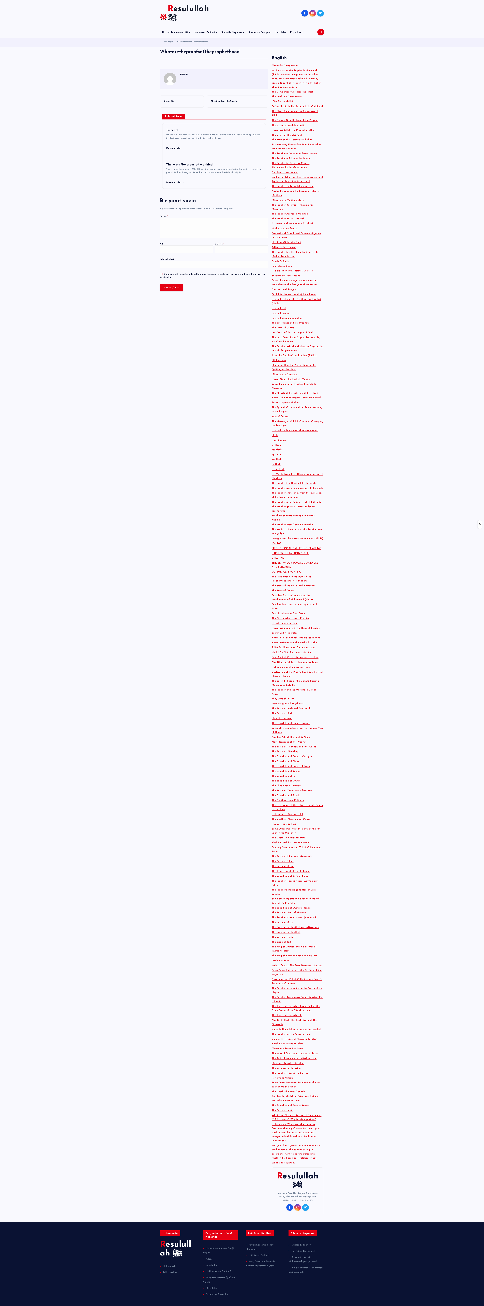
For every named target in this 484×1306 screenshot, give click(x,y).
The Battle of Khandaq (285, 751)
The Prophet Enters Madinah (288, 219)
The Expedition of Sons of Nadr (290, 876)
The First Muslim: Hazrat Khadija (290, 618)
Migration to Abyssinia (284, 374)
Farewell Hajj (279, 308)
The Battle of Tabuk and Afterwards (292, 791)
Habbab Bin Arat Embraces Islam (291, 667)
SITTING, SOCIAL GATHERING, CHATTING (296, 548)
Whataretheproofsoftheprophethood (192, 42)
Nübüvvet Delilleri (204, 32)
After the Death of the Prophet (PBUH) (294, 355)
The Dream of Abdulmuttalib (288, 125)
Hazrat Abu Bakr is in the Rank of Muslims (296, 628)
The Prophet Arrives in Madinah (290, 214)
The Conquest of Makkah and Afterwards (295, 927)
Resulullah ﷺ (297, 1180)
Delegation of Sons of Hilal (287, 814)
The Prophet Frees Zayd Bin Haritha (292, 525)
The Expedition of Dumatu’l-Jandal (291, 908)
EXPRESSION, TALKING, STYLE (290, 553)
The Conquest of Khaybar (286, 1068)
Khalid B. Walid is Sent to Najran (290, 843)
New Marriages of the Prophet (289, 742)
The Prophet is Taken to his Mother (291, 158)
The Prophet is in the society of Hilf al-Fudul (297, 502)
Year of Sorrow (280, 416)
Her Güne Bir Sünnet (303, 1251)
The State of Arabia (283, 591)
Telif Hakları (170, 1272)
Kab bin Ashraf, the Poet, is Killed (291, 737)
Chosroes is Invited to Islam (287, 1049)
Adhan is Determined (284, 247)
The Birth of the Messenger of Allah (292, 140)
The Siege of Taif (281, 942)
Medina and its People (284, 228)
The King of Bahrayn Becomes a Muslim (294, 956)
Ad (162, 244)
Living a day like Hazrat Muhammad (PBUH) (297, 538)
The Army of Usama (283, 328)
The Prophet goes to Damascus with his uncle (297, 488)
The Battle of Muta (282, 1110)
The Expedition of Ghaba (286, 771)
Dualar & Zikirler (301, 1245)
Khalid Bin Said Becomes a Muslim (291, 652)
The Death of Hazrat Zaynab (288, 1092)
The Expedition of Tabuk (286, 795)
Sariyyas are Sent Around (286, 276)
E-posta (219, 244)
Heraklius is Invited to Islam (287, 1044)
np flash (276, 455)
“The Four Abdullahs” (283, 101)
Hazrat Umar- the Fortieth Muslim (291, 379)
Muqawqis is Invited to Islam (288, 1063)
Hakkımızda (169, 1266)
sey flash (277, 450)
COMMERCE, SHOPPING (286, 572)
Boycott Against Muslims (286, 403)
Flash (275, 435)
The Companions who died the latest (292, 92)
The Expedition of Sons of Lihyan (291, 766)
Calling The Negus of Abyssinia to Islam (294, 1039)
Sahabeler (211, 1265)
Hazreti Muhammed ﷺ (175, 32)
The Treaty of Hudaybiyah (287, 1015)
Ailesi (209, 1259)
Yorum (164, 216)
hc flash (276, 464)
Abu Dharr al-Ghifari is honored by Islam (295, 662)
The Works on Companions (287, 97)
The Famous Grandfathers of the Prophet (295, 120)
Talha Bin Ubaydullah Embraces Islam (293, 647)
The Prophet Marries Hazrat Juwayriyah (294, 917)
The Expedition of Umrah (286, 781)
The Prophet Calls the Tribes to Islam (292, 186)
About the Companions (285, 66)
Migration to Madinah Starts (288, 200)
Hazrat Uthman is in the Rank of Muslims (295, 643)
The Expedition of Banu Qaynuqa (291, 723)
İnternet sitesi (167, 259)
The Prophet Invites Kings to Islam (291, 1034)
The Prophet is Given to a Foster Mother (294, 153)
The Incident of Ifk (282, 922)
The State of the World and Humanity (293, 586)
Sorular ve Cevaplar (259, 32)
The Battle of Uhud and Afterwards (292, 856)
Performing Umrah (282, 1078)
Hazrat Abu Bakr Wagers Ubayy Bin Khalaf (296, 398)
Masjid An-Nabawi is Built (286, 242)
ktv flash (277, 459)
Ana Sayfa (168, 42)
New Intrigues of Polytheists (288, 704)
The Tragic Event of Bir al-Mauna (291, 871)
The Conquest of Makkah (286, 932)
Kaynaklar (296, 32)
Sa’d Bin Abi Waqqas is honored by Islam (295, 657)
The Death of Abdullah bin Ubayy (291, 819)
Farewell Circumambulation (287, 318)
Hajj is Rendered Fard (284, 824)
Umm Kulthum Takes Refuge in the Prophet (296, 1029)
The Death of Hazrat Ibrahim (288, 838)
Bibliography (279, 360)
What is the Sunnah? (283, 1163)
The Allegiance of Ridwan (286, 786)
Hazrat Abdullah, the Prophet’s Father (293, 130)
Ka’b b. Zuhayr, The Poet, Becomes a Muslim (297, 965)
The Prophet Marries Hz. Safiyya (290, 1073)
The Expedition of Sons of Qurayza (292, 756)
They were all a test (283, 699)
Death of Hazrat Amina (285, 172)
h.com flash (278, 469)
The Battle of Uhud (282, 861)
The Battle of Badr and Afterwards (291, 709)
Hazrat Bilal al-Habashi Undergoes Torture (296, 638)
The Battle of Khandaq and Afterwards (294, 747)
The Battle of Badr (282, 713)
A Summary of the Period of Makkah (292, 224)
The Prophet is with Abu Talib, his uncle (294, 483)
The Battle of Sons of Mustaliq (289, 913)
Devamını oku (173, 148)
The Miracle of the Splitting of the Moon (295, 393)
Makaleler (280, 32)
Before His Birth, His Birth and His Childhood (297, 106)
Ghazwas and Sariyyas (284, 289)
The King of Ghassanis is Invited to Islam (295, 1053)
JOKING (276, 543)
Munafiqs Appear (282, 718)
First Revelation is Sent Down (288, 613)
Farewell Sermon (281, 313)
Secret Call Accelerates (284, 633)
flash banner (279, 440)
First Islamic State (282, 266)
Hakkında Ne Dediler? (218, 1271)
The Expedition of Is (283, 776)
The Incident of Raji (283, 866)
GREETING (278, 558)
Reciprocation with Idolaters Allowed (292, 271)
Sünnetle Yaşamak (231, 32)
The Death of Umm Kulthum (288, 800)
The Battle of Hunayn (284, 937)
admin (184, 74)
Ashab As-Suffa (280, 261)
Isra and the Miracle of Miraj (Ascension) (295, 430)
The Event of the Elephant (287, 135)
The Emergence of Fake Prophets (290, 323)
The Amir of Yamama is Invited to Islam (294, 1058)
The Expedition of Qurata (286, 761)
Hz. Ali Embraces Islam (284, 623)
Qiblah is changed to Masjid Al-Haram (294, 294)
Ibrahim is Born (280, 961)
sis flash (276, 445)
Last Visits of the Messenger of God (292, 332)
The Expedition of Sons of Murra (290, 1105)
